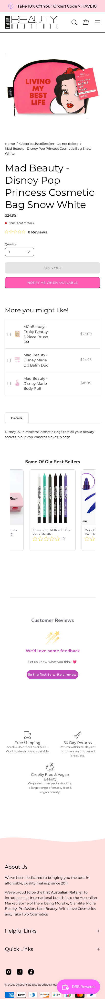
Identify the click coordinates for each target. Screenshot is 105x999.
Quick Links (19, 949)
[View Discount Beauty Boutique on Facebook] (31, 972)
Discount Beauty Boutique (32, 984)
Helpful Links (21, 931)
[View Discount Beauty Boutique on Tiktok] (19, 972)
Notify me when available (52, 282)
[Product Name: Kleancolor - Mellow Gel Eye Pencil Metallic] (53, 510)
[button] (73, 22)
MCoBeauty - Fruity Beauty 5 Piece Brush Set (35, 334)
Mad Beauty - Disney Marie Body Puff (35, 383)
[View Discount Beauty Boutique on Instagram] (8, 972)
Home (10, 144)
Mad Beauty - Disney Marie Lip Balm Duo (35, 360)
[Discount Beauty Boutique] (32, 22)
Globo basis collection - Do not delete (48, 144)
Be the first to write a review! (52, 674)
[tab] (17, 417)
